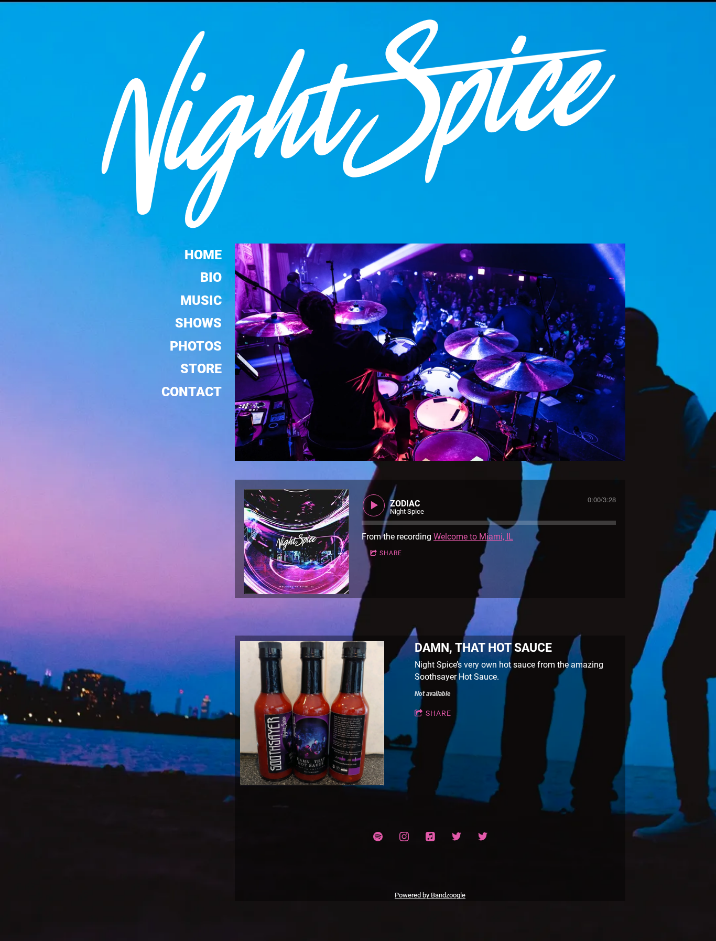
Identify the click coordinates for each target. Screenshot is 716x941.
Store (201, 368)
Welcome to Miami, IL (473, 537)
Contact (191, 391)
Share (390, 553)
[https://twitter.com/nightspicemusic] (482, 836)
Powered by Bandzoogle (430, 895)
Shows (198, 323)
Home (203, 254)
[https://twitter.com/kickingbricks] (456, 836)
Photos (196, 346)
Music (201, 300)
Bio (211, 277)
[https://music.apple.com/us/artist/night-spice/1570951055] (430, 836)
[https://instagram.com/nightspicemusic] (404, 836)
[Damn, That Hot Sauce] (312, 714)
